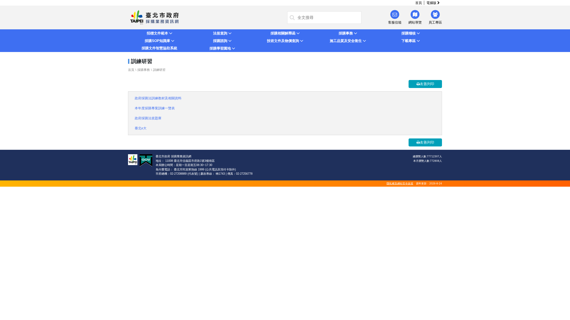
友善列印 (427, 84)
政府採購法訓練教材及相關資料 (158, 98)
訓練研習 (159, 70)
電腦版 (431, 3)
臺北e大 (141, 128)
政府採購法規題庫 (148, 118)
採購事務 (143, 70)
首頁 (418, 3)
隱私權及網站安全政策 (400, 183)
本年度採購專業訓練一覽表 (155, 108)
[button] (159, 33)
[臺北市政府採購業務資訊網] (154, 17)
